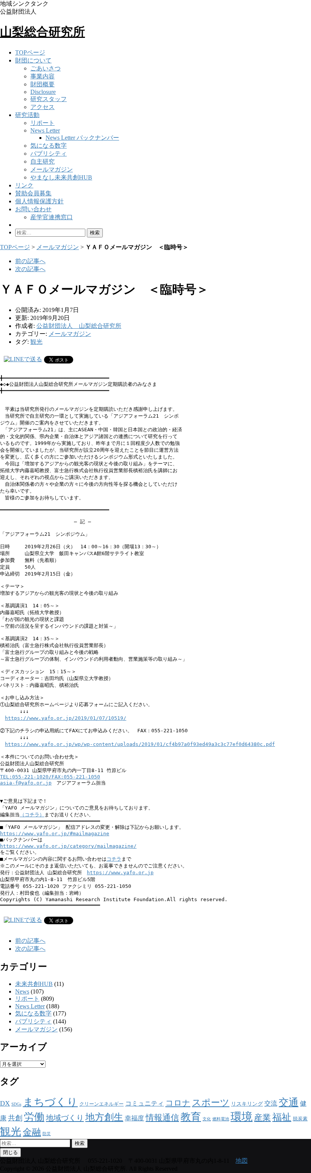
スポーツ (210, 1102)
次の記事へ (30, 269)
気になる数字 (48, 145)
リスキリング (247, 1104)
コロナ (177, 1102)
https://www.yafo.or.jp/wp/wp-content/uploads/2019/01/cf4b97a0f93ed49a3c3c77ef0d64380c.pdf (140, 744)
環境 (242, 1117)
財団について (33, 60)
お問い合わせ (33, 209)
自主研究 (42, 161)
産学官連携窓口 (51, 217)
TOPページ (30, 52)
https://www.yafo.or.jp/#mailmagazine (54, 833)
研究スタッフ (48, 99)
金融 (32, 1132)
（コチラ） (32, 814)
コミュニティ (144, 1103)
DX (5, 1103)
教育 (191, 1117)
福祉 (281, 1117)
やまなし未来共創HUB (61, 177)
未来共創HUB (34, 984)
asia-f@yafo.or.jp (26, 783)
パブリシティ (48, 153)
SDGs (16, 1104)
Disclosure (43, 92)
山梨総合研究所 (42, 32)
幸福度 (134, 1118)
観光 (36, 341)
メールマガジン (51, 169)
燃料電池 (220, 1119)
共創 (15, 1118)
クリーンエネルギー (101, 1104)
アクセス (42, 107)
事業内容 (42, 76)
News (22, 991)
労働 (34, 1117)
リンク (24, 185)
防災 (46, 1134)
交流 (270, 1103)
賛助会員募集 (33, 193)
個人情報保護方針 (39, 201)
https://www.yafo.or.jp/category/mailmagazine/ (68, 846)
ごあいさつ (45, 68)
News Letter (45, 130)
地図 (242, 1160)
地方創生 (104, 1117)
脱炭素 (300, 1119)
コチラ (114, 859)
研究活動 (27, 115)
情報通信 (162, 1117)
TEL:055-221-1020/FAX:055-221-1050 (50, 777)
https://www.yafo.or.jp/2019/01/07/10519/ (65, 718)
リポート (42, 123)
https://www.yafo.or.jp (120, 872)
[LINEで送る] (23, 359)
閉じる (10, 1152)
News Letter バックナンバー (82, 137)
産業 (262, 1117)
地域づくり (65, 1118)
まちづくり (50, 1102)
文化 (207, 1119)
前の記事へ (30, 261)
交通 (288, 1102)
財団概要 (42, 84)
